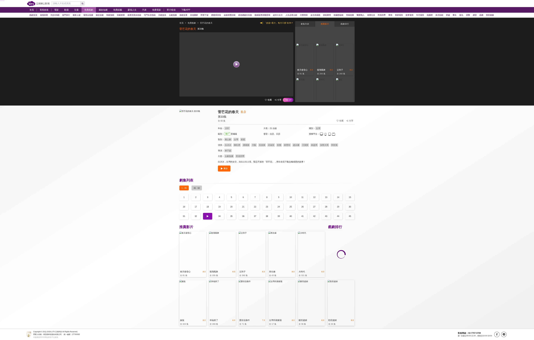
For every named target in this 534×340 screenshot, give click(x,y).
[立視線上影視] (38, 3)
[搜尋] (83, 3)
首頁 (181, 23)
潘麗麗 (246, 145)
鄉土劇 (228, 139)
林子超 (228, 150)
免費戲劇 (192, 23)
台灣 (318, 128)
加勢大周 (324, 145)
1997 (227, 128)
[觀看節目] (236, 64)
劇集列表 (305, 24)
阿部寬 (334, 145)
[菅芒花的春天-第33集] (196, 134)
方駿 (254, 145)
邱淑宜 (271, 145)
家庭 (243, 139)
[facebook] (497, 334)
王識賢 (305, 145)
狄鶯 (279, 145)
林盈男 (314, 145)
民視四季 (240, 156)
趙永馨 (296, 145)
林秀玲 (287, 145)
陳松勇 (237, 145)
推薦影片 (325, 24)
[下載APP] (288, 100)
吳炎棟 (262, 145)
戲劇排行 (345, 24)
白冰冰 (228, 145)
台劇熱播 (229, 156)
